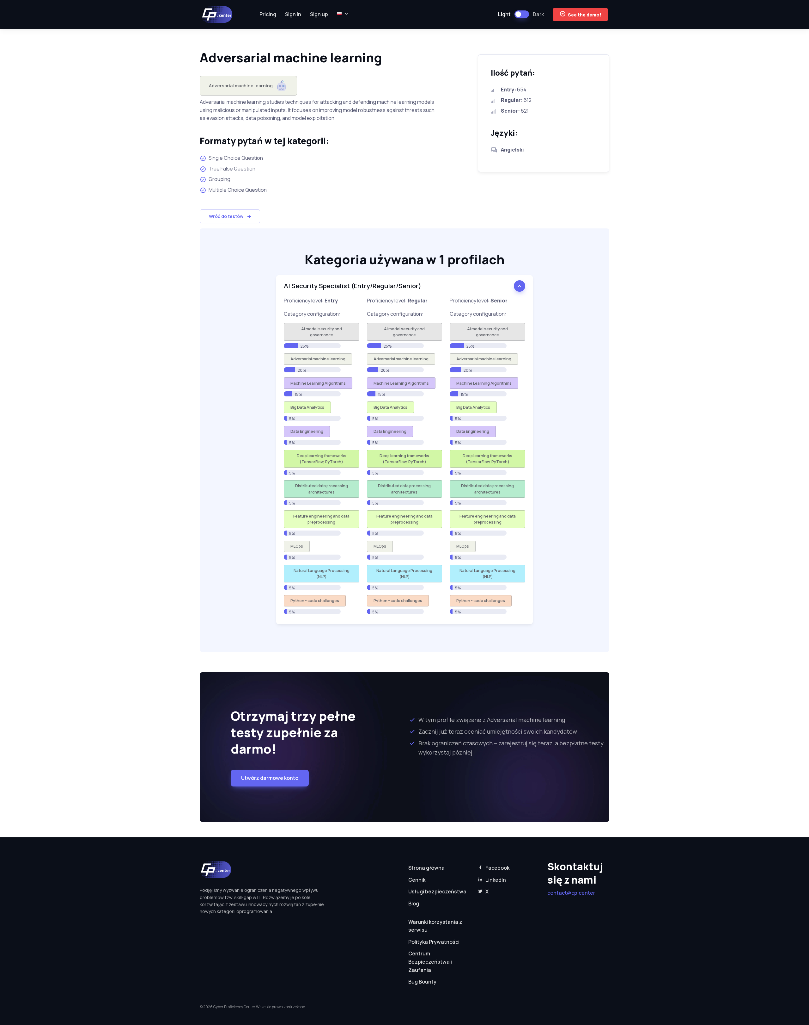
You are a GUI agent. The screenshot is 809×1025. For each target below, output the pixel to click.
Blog (413, 903)
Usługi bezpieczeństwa (437, 891)
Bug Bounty (422, 981)
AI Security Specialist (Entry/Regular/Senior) (352, 286)
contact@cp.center (571, 892)
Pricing (267, 14)
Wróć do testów (226, 216)
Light (504, 14)
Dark (538, 14)
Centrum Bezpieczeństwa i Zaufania (430, 961)
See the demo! (584, 15)
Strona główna (426, 867)
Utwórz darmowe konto (269, 777)
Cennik (416, 879)
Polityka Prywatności (433, 941)
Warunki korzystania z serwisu (435, 926)
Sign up (319, 14)
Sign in (293, 14)
